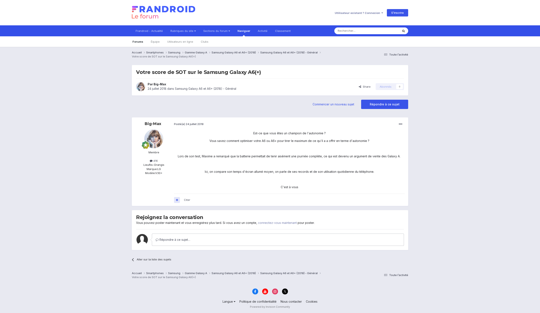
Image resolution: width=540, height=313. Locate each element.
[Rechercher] (403, 30)
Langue (228, 301)
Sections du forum (215, 31)
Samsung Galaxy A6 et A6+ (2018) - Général (205, 88)
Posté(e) (189, 124)
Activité (262, 31)
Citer (187, 199)
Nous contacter (291, 301)
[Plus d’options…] (400, 124)
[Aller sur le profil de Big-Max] (140, 86)
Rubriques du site (182, 31)
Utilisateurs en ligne (180, 41)
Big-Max (160, 84)
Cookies (311, 301)
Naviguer (244, 31)
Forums (137, 41)
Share (366, 86)
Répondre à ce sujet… (174, 239)
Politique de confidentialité (258, 301)
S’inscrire (397, 12)
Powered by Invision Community (270, 306)
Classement (283, 31)
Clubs (204, 41)
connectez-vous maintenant (277, 223)
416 (155, 160)
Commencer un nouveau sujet (333, 104)
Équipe (155, 41)
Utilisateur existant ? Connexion (358, 13)
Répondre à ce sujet (385, 104)
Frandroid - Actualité (149, 31)
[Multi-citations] (177, 200)
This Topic (386, 30)
